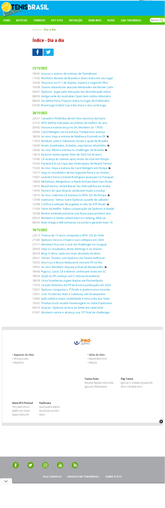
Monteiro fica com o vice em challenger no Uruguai (74, 244)
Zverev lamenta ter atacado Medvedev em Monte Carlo (77, 87)
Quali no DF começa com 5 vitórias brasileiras (70, 276)
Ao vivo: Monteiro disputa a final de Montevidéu (72, 267)
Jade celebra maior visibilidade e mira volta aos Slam (75, 298)
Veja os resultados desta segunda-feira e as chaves (75, 172)
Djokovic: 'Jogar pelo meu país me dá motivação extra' (76, 92)
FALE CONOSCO (52, 476)
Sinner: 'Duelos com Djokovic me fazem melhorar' (73, 258)
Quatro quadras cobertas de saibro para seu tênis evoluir (49, 410)
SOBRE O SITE (113, 476)
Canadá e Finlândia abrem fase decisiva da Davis (73, 118)
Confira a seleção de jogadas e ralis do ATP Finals (73, 204)
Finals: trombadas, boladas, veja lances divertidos (73, 145)
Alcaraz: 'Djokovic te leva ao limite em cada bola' (72, 307)
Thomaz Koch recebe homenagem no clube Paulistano (76, 303)
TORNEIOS (39, 20)
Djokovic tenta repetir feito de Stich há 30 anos (71, 154)
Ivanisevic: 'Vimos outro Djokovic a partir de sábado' (75, 200)
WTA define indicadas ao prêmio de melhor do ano (74, 123)
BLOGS (111, 20)
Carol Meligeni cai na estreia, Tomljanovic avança (73, 132)
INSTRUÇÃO (75, 20)
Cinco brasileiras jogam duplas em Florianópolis (72, 280)
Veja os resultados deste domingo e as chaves (71, 249)
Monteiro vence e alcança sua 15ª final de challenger (75, 312)
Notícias (21, 20)
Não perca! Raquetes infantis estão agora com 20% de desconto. (99, 384)
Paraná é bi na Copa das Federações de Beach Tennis (76, 163)
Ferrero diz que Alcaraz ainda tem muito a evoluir (73, 190)
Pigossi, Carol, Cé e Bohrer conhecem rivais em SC (73, 271)
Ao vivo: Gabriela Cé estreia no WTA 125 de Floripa (73, 195)
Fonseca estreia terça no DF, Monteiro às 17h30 (72, 127)
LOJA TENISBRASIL (131, 20)
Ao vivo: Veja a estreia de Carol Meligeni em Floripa (74, 168)
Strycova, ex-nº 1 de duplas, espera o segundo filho (74, 83)
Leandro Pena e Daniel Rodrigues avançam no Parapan (77, 177)
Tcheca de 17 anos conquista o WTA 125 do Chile (72, 235)
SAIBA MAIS (94, 20)
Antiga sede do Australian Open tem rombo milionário (76, 96)
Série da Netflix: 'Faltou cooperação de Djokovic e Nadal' (77, 209)
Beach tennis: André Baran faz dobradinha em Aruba (75, 186)
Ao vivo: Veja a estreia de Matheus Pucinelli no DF (73, 136)
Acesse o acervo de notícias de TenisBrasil (69, 73)
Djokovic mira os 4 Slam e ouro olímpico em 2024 (72, 240)
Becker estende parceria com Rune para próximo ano (76, 213)
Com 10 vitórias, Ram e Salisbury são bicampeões (73, 294)
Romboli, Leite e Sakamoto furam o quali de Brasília (74, 141)
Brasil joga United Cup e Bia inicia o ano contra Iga (73, 105)
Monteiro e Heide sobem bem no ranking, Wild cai (73, 218)
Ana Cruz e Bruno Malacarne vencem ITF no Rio (71, 262)
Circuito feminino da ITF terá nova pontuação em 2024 (76, 285)
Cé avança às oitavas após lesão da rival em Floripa (75, 159)
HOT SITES (57, 20)
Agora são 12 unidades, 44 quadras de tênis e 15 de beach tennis (137, 384)
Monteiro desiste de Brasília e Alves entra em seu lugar (77, 78)
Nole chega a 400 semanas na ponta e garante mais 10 (76, 222)
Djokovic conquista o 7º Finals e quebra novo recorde (75, 289)
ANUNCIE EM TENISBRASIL (83, 476)
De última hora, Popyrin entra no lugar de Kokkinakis (75, 101)
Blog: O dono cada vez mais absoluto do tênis (70, 253)
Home (6, 20)
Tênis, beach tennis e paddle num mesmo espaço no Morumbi (21, 410)
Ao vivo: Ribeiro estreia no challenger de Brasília (72, 150)
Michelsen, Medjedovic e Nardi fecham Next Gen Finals (76, 181)
